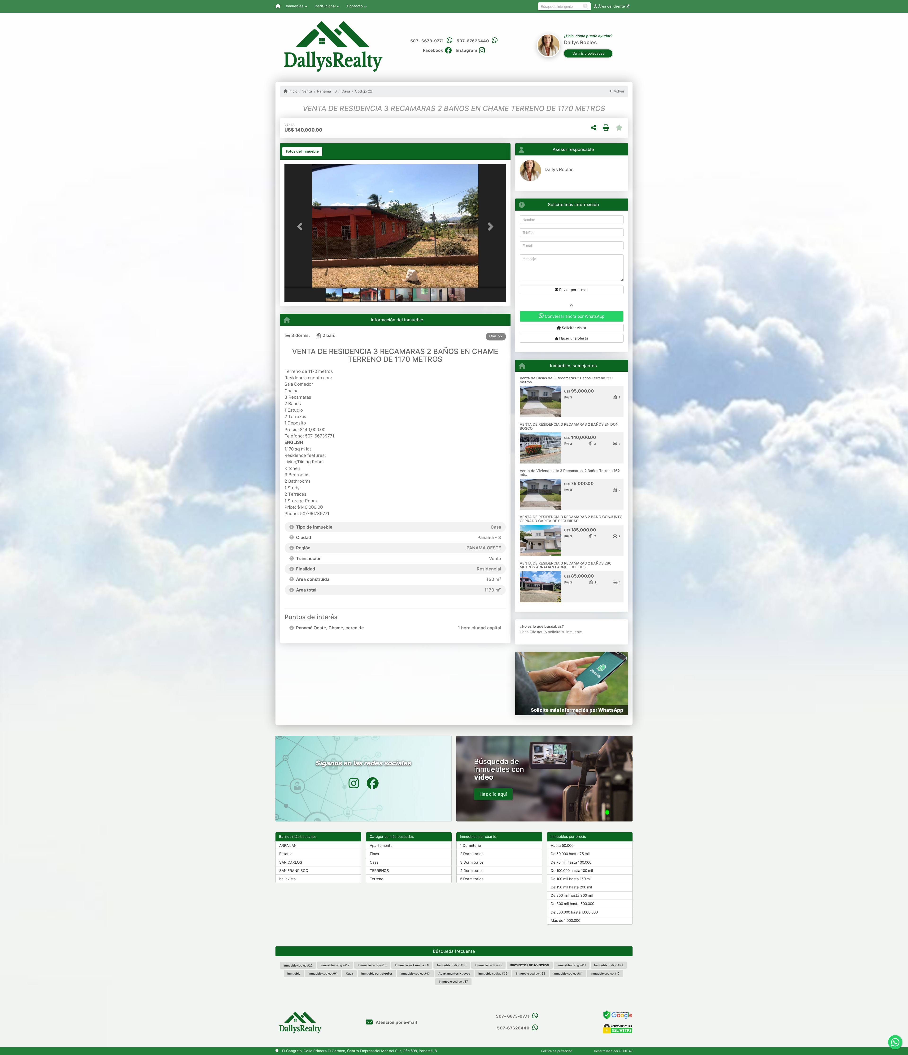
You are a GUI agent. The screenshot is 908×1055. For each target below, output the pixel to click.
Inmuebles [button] (294, 6)
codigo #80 (452, 965)
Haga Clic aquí (532, 632)
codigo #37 (453, 981)
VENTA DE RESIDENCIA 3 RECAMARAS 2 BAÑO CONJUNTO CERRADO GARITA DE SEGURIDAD (571, 519)
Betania (285, 854)
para (376, 973)
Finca (374, 854)
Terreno (376, 879)
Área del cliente (611, 6)
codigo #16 (372, 965)
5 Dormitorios (471, 879)
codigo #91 (323, 973)
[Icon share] (354, 783)
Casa (345, 91)
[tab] (302, 151)
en (412, 965)
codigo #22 (298, 965)
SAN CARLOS (290, 862)
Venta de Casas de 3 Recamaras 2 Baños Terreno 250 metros (566, 380)
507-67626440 (473, 41)
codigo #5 (488, 965)
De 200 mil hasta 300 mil (572, 895)
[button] (301, 226)
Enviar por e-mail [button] (573, 289)
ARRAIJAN (288, 845)
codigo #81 (568, 973)
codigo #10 (605, 973)
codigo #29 (608, 965)
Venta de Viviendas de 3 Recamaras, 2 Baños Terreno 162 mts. (570, 472)
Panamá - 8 (326, 91)
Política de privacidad (556, 1051)
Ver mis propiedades (588, 53)
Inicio (292, 91)
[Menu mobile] (277, 6)
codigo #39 (493, 973)
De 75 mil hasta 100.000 (571, 862)
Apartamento (381, 845)
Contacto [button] (355, 6)
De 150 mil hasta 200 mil (571, 887)
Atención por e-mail (396, 1022)
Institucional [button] (325, 6)
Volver (618, 91)
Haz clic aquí (493, 794)
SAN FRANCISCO (293, 870)
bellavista (287, 879)
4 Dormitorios (472, 870)
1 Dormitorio (470, 845)
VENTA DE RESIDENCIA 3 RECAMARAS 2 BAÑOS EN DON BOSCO (569, 426)
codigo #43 (415, 973)
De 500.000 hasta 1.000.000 (574, 912)
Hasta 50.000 (562, 845)
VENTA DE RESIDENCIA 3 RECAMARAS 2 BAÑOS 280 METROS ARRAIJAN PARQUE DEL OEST (565, 565)
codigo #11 (572, 965)
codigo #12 (335, 965)
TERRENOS (379, 870)
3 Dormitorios (472, 862)
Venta (307, 91)
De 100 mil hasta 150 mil (571, 879)
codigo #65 (530, 973)
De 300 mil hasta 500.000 (572, 903)
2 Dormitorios (471, 854)
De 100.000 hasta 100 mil (572, 870)
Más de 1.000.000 (565, 920)
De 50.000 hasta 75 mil (570, 854)
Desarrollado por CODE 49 (613, 1051)
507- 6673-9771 (427, 41)
